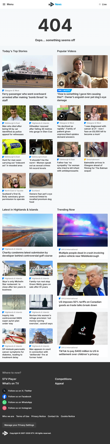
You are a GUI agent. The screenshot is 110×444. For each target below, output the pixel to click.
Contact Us (53, 416)
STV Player (9, 378)
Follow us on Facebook (19, 396)
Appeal (59, 383)
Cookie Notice (68, 416)
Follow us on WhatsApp (20, 402)
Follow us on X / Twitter (20, 391)
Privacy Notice (38, 416)
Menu (10, 4)
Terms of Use (22, 416)
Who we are (8, 416)
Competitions (63, 378)
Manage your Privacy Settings (19, 425)
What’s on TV (10, 383)
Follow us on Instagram (20, 408)
